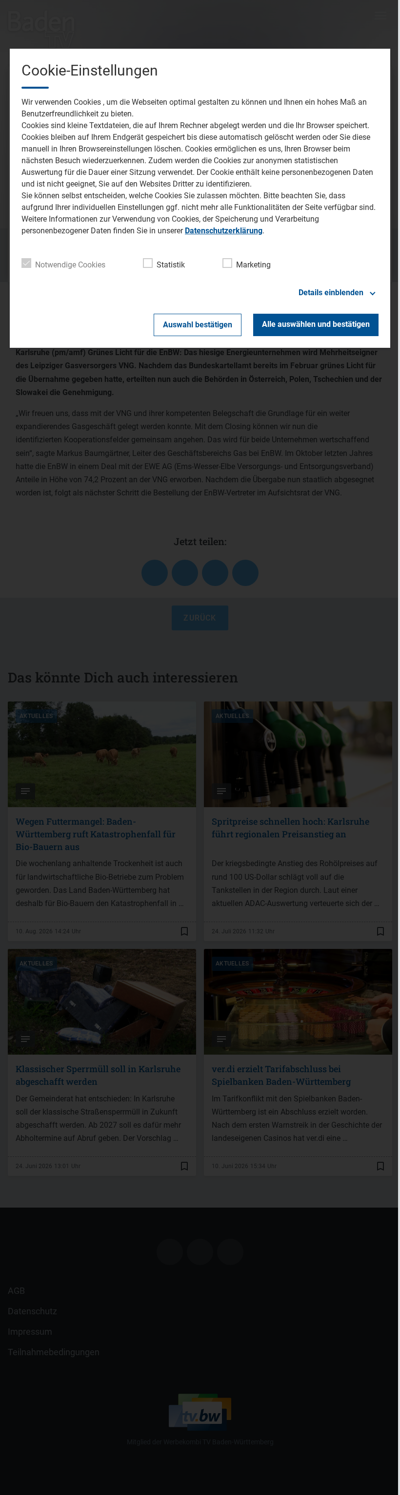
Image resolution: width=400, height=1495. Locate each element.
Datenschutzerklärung (223, 230)
